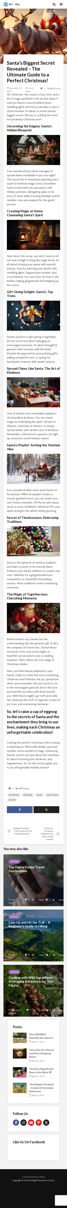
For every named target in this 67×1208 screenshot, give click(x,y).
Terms (42, 1177)
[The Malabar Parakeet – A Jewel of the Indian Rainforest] (20, 1087)
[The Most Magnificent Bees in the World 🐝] (20, 1072)
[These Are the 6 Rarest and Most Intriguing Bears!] (20, 1053)
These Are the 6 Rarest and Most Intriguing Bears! (41, 1053)
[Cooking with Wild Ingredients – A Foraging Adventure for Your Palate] (33, 990)
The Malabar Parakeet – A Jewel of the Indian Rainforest (41, 1088)
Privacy (34, 1177)
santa (39, 794)
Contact (26, 1177)
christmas (14, 794)
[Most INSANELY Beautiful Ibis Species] (20, 1037)
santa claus (52, 794)
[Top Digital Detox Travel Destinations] (33, 880)
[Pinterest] (39, 1122)
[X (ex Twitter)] (46, 1122)
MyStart (51, 1180)
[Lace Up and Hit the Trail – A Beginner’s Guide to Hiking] (33, 935)
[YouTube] (31, 1122)
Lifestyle (27, 794)
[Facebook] (16, 1122)
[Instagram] (23, 1122)
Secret (12, 799)
